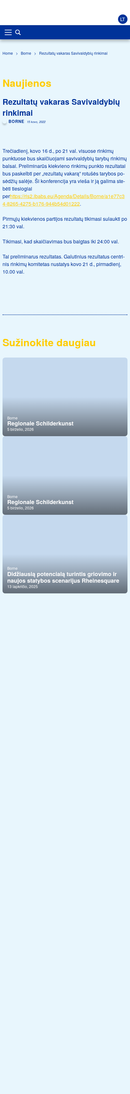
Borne (26, 53)
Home (8, 53)
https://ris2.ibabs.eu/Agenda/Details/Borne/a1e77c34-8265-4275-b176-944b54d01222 (64, 199)
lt (122, 19)
